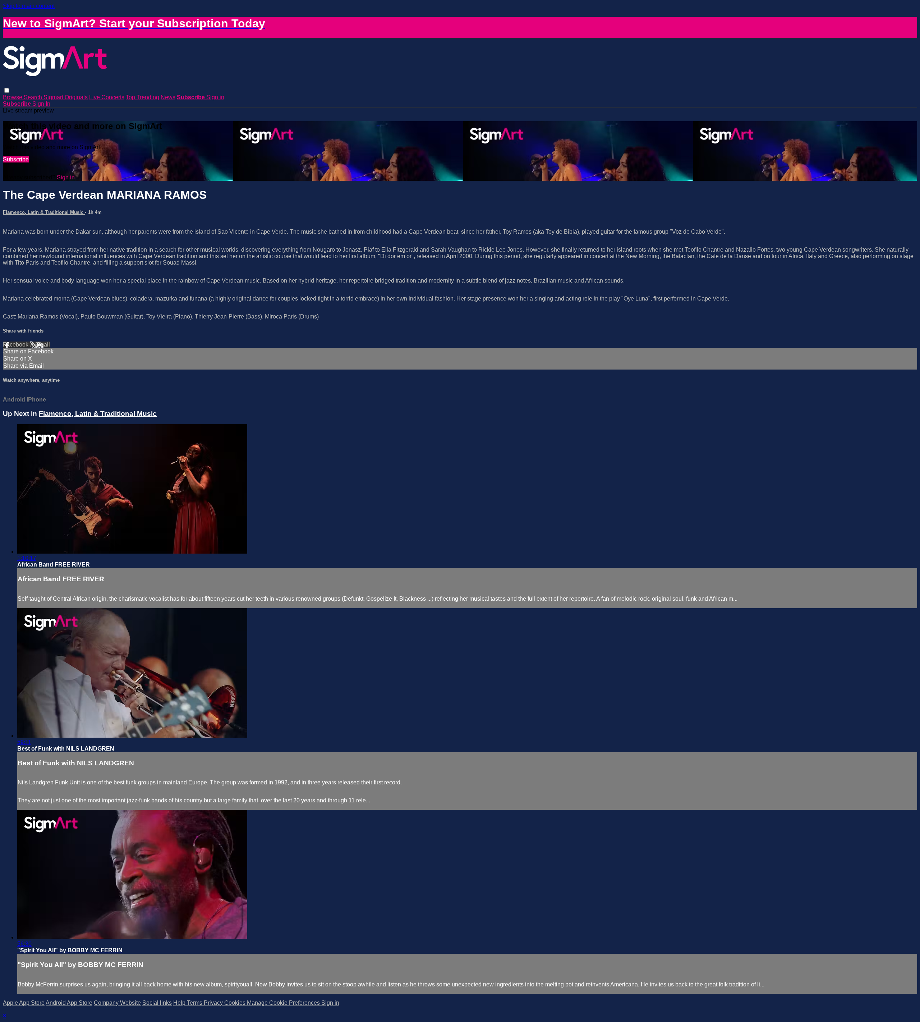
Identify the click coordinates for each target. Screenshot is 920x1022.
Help (180, 1003)
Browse (13, 97)
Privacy (214, 1003)
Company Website (117, 1003)
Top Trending (142, 97)
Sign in (215, 97)
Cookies (235, 1003)
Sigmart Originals (65, 97)
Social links (157, 1003)
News (168, 97)
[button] (6, 90)
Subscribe (16, 159)
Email (42, 345)
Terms (195, 1003)
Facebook (16, 345)
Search (33, 97)
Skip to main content (29, 6)
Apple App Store (24, 1003)
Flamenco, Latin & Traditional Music (44, 212)
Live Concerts (106, 97)
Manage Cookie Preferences (284, 1003)
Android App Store (69, 1003)
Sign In (41, 104)
